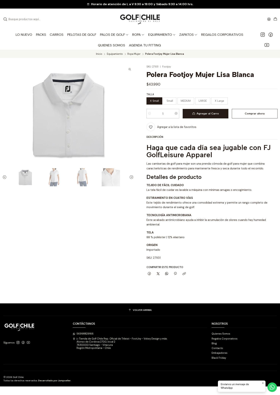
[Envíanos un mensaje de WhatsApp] (272, 387)
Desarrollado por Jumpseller (54, 380)
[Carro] (275, 19)
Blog (214, 343)
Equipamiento (115, 54)
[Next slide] (131, 177)
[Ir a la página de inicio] (140, 19)
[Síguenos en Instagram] (262, 34)
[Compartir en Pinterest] (175, 274)
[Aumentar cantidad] (176, 113)
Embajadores (219, 353)
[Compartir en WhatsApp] (167, 274)
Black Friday (219, 357)
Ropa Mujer (134, 54)
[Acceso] (269, 19)
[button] (138, 34)
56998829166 (85, 333)
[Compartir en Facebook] (149, 274)
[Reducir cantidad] (150, 113)
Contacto (217, 348)
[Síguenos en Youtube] (266, 45)
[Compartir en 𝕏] (158, 274)
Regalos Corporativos (225, 338)
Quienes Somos (221, 333)
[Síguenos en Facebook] (270, 34)
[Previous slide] (5, 177)
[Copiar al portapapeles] (184, 274)
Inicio (99, 54)
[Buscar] (5, 19)
